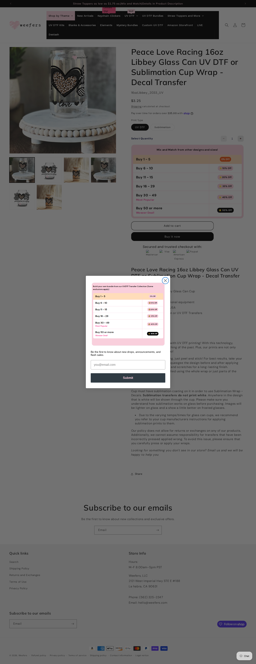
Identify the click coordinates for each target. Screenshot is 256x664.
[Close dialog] (165, 280)
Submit (128, 377)
